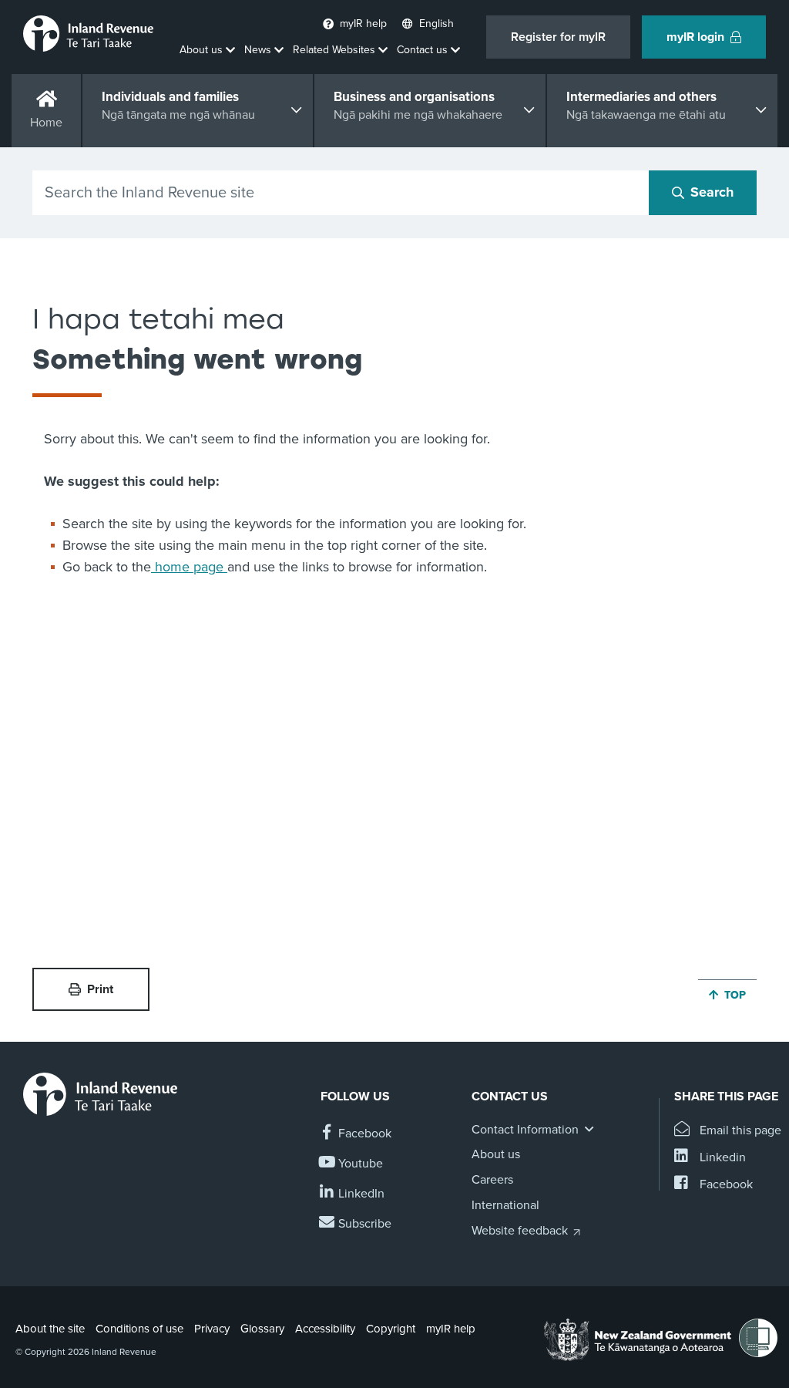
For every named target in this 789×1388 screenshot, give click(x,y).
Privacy (212, 1329)
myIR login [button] (695, 37)
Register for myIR (558, 37)
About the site (50, 1329)
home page (189, 566)
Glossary (262, 1329)
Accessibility (325, 1329)
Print (100, 989)
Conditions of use (139, 1329)
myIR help (450, 1329)
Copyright (390, 1329)
